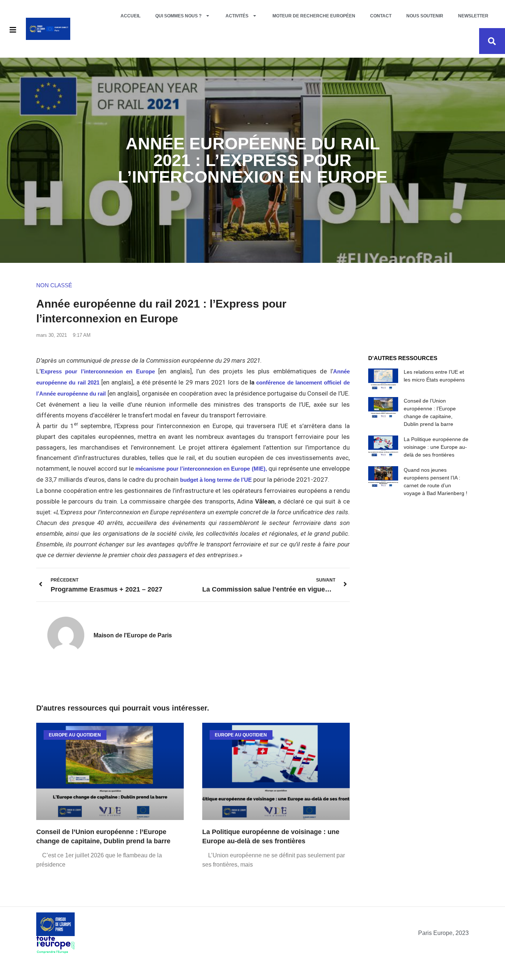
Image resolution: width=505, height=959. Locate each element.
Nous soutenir (424, 15)
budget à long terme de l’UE (216, 480)
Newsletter (473, 15)
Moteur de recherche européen (313, 15)
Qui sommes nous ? (178, 15)
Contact (381, 15)
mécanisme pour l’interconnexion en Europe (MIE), (201, 468)
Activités (237, 15)
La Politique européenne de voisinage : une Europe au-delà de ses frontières (436, 447)
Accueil (130, 15)
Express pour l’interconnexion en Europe (98, 371)
